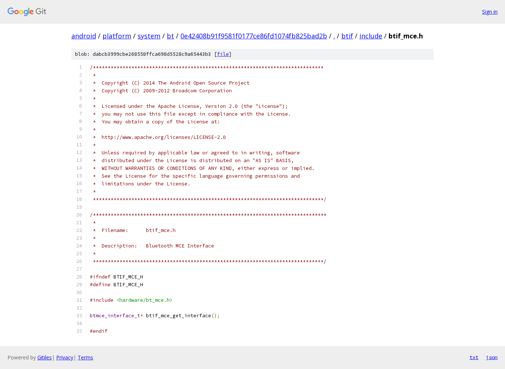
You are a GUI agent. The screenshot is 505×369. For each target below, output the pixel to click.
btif (347, 35)
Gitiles (44, 357)
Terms (85, 357)
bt (170, 35)
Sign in (490, 11)
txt (474, 357)
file (223, 54)
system (149, 35)
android (83, 35)
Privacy (64, 357)
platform (116, 35)
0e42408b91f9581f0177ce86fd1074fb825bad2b (253, 35)
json (492, 357)
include (370, 35)
